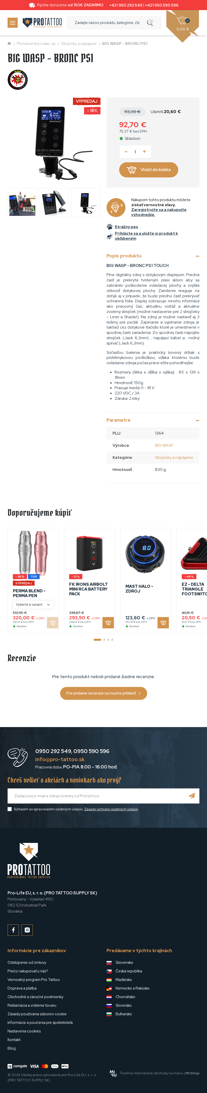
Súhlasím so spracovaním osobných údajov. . (76, 809)
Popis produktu (124, 256)
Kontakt (14, 1039)
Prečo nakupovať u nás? (28, 971)
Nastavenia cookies (24, 1031)
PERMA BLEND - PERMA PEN (29, 593)
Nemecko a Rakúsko (133, 988)
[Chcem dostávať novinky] (191, 796)
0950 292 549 (53, 751)
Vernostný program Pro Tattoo (34, 979)
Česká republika (129, 971)
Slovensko (124, 962)
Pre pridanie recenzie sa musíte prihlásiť (101, 693)
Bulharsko (124, 1014)
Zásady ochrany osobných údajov (111, 809)
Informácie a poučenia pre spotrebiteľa (40, 1022)
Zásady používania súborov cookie (37, 1014)
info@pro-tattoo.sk (60, 759)
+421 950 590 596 (161, 5)
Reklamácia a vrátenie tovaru (32, 1005)
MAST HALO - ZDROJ (139, 589)
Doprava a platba (22, 988)
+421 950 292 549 (125, 5)
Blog (12, 1048)
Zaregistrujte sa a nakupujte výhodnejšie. (159, 212)
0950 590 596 (91, 751)
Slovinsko (124, 1005)
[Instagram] (27, 930)
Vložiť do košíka (156, 169)
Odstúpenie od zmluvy (27, 962)
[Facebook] (13, 930)
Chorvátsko (125, 996)
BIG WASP (164, 445)
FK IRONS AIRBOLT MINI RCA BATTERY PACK (88, 589)
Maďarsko (124, 979)
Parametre (119, 420)
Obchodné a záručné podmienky (35, 996)
